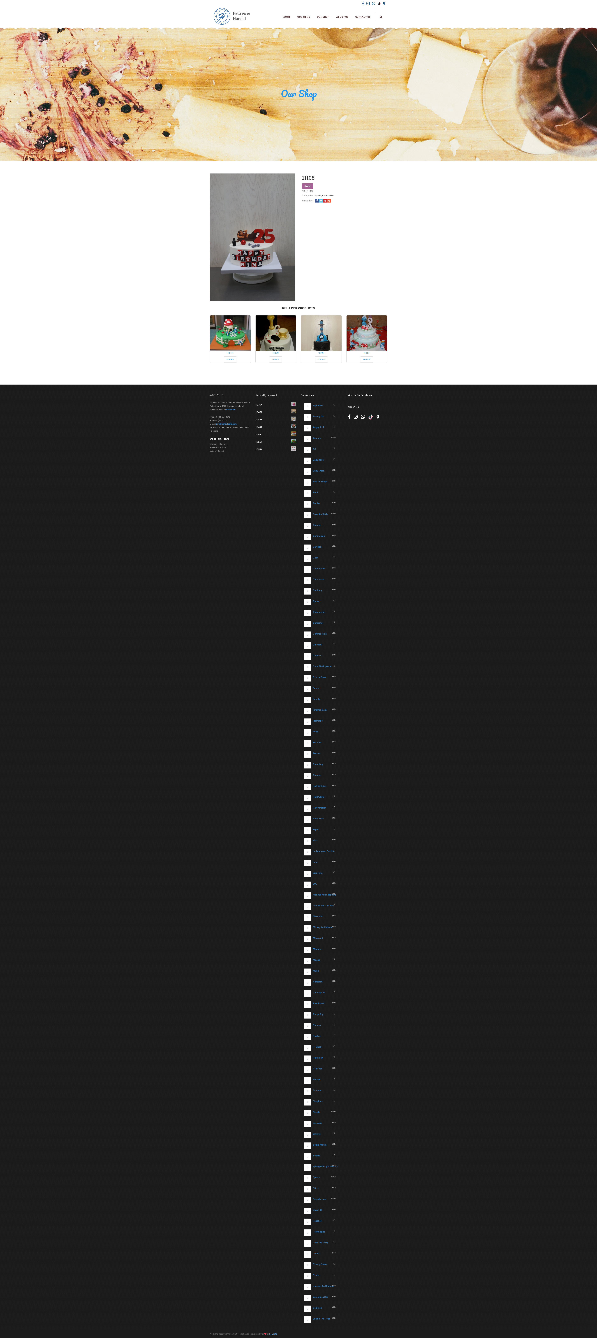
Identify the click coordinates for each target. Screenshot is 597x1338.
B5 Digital (273, 1334)
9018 (230, 353)
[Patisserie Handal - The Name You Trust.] (233, 16)
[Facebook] (317, 201)
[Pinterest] (325, 201)
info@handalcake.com (226, 424)
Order (307, 186)
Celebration (328, 195)
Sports (317, 195)
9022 (276, 353)
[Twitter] (321, 201)
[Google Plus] (329, 201)
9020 (321, 353)
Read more (231, 409)
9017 (367, 353)
